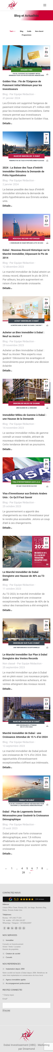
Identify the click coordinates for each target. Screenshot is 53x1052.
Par (22, 94)
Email (5, 999)
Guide (29, 31)
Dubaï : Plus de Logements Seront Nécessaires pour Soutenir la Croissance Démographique (26, 815)
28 (23, 872)
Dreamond (29, 1048)
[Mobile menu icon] (45, 5)
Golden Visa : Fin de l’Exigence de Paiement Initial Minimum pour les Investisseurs (22, 85)
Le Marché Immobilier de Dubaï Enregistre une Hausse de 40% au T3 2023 (23, 575)
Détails (7, 123)
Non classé (39, 31)
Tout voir (13, 31)
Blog (21, 31)
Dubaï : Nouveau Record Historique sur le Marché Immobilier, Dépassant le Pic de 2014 (26, 253)
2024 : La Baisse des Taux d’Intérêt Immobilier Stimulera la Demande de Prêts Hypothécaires (23, 171)
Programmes (26, 35)
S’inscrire (6, 1011)
